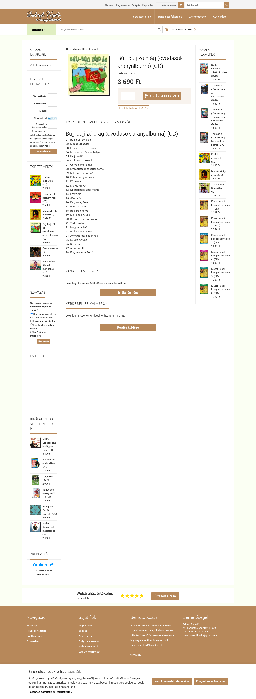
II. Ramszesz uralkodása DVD (49, 463)
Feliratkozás (44, 151)
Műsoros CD (79, 49)
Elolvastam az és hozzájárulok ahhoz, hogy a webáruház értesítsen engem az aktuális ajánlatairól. (42, 138)
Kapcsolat (147, 5)
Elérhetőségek (197, 16)
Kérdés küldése (128, 327)
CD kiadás (219, 16)
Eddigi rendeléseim (89, 641)
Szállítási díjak (142, 16)
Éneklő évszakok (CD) (47, 181)
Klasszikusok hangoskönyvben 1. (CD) (220, 205)
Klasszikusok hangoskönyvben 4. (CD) (220, 256)
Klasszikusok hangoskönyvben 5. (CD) (220, 272)
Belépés (136, 5)
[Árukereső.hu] (43, 566)
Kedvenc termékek (88, 646)
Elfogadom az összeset (210, 681)
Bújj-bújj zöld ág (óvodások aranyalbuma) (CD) (50, 231)
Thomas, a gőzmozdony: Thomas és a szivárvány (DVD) (218, 117)
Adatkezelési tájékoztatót (41, 135)
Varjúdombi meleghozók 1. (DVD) (49, 493)
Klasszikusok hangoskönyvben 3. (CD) (220, 239)
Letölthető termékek (89, 651)
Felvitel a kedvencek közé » (133, 108)
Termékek (38, 29)
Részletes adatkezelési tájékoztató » (50, 691)
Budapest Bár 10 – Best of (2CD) (49, 510)
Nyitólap (109, 5)
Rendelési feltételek (170, 16)
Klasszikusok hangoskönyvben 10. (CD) (220, 222)
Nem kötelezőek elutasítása (171, 681)
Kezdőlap (32, 625)
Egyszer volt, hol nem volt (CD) (49, 198)
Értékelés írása (128, 292)
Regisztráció (123, 5)
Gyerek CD (94, 49)
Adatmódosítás (87, 636)
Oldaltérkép (33, 641)
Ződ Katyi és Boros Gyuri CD (217, 188)
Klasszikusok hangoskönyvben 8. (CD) (220, 289)
